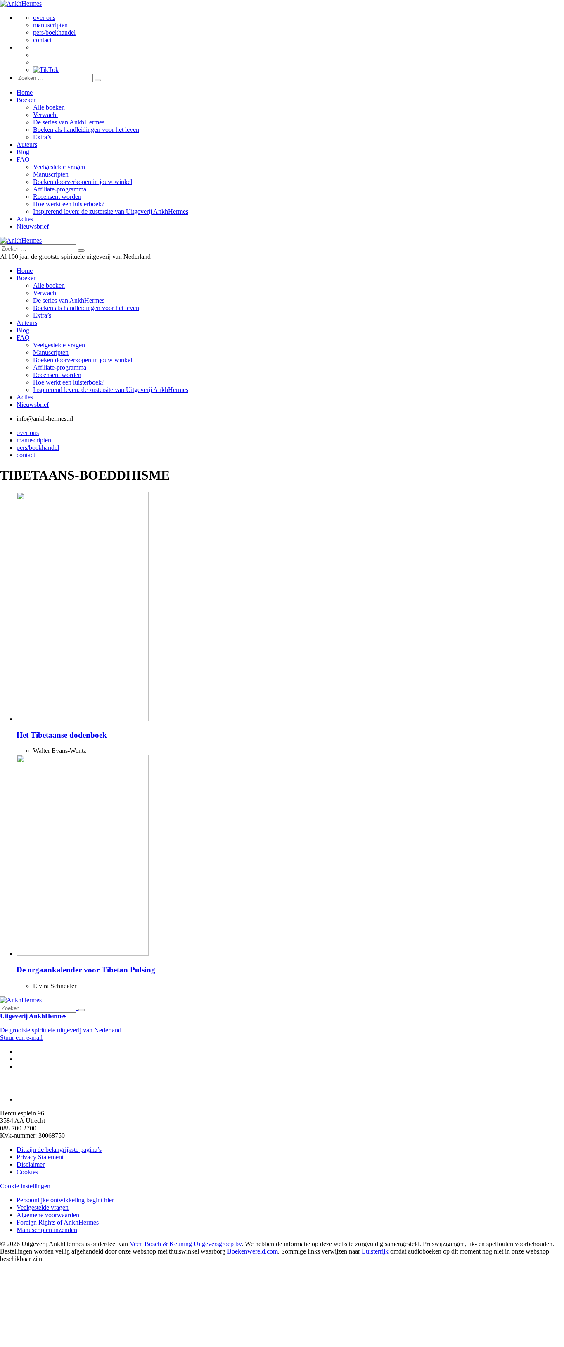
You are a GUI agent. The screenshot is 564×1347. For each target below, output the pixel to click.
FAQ (23, 159)
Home (25, 92)
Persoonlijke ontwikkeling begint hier (65, 1200)
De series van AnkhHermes (68, 122)
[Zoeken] (98, 80)
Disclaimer (31, 1164)
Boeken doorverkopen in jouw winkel (82, 181)
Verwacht (45, 114)
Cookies (27, 1171)
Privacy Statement (40, 1157)
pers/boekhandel (54, 32)
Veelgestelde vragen (59, 166)
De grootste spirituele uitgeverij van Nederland (60, 1030)
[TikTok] (46, 69)
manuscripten (50, 25)
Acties (25, 218)
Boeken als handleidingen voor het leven (86, 129)
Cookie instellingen (25, 1185)
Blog (23, 151)
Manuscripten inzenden (47, 1229)
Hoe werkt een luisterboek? (68, 204)
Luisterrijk (375, 1251)
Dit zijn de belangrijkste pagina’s (59, 1149)
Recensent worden (57, 196)
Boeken (27, 99)
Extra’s (42, 137)
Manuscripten (51, 174)
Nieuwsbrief (33, 226)
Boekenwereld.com (252, 1251)
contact (42, 39)
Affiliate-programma (59, 189)
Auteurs (27, 144)
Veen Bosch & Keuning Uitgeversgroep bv (186, 1243)
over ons (44, 17)
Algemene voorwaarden (48, 1214)
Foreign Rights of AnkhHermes (58, 1222)
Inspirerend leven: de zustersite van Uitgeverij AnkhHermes (110, 211)
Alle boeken (49, 107)
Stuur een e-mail (21, 1037)
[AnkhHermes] (21, 3)
